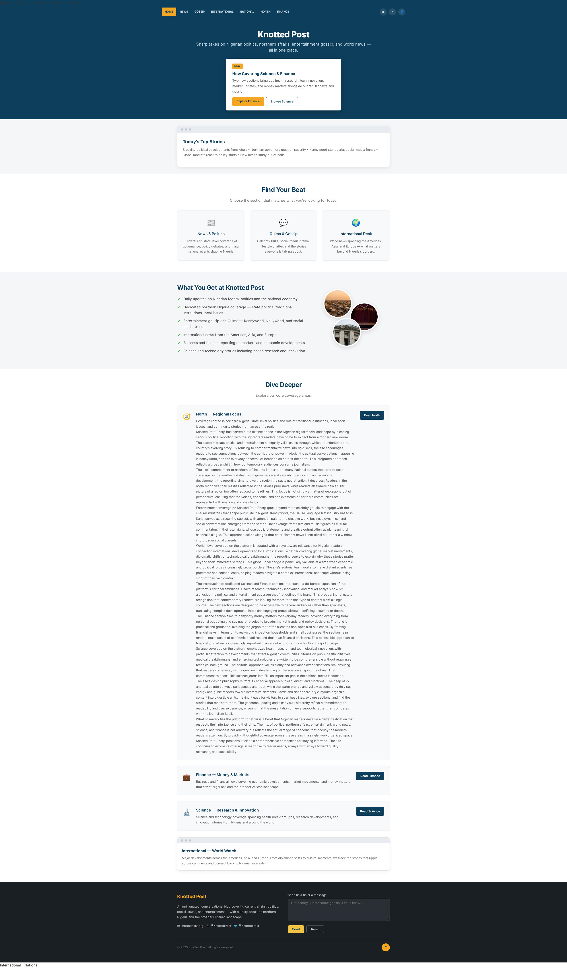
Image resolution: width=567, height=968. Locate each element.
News (21, 2)
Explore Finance (248, 101)
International (222, 11)
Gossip (39, 2)
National (247, 11)
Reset (315, 929)
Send (296, 929)
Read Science (370, 811)
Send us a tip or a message (307, 895)
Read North (372, 415)
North (57, 2)
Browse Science (281, 101)
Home (5, 2)
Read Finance (370, 776)
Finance (75, 2)
